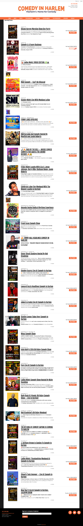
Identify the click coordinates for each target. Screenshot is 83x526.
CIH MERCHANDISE (46, 18)
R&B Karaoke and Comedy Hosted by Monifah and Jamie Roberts (34, 135)
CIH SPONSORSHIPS (56, 18)
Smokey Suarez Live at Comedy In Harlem (36, 270)
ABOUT (15, 18)
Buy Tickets (72, 32)
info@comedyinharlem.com (8, 513)
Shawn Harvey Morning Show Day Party (35, 29)
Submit (25, 516)
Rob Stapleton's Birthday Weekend (34, 412)
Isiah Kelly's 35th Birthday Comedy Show (36, 349)
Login (81, 1)
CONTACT (73, 18)
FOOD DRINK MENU (29, 18)
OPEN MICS (65, 18)
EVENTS (20, 18)
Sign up (77, 1)
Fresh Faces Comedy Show (30, 223)
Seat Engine (44, 524)
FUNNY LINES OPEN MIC (29, 119)
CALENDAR (38, 18)
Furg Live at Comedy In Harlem (32, 365)
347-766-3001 (74, 3)
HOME (9, 18)
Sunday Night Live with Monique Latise (35, 100)
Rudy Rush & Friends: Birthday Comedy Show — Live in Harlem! (35, 396)
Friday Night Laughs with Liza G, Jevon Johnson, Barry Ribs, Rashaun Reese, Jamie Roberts (37, 169)
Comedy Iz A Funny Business (31, 44)
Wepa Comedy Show (28, 334)
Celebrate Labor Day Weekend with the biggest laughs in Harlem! (35, 187)
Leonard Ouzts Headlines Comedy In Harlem (37, 286)
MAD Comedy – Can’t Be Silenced (33, 82)
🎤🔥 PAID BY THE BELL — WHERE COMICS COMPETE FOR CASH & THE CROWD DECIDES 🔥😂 (36, 151)
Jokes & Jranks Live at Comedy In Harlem (36, 302)
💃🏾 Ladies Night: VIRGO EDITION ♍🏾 (35, 62)
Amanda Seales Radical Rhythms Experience (37, 207)
